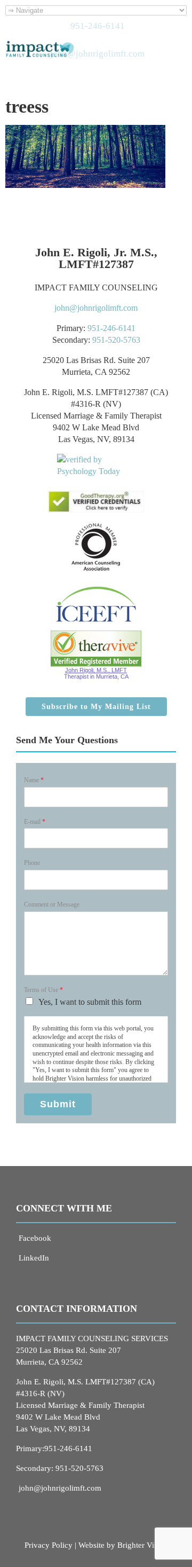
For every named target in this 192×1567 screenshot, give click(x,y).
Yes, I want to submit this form (89, 1001)
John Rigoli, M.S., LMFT (96, 670)
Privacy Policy (49, 1545)
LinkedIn (34, 1258)
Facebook (35, 1238)
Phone (32, 863)
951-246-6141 (111, 328)
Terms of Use (43, 990)
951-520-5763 (116, 339)
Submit (58, 1104)
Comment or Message (51, 904)
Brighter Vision (142, 1545)
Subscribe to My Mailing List (96, 707)
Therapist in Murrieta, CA (96, 676)
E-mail (34, 821)
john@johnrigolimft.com (96, 307)
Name (34, 780)
